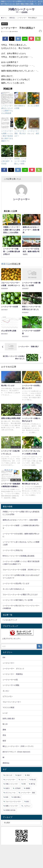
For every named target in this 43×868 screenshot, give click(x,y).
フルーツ (23, 779)
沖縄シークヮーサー (11, 784)
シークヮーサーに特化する (13, 550)
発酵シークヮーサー (11, 806)
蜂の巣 (33, 779)
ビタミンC (8, 775)
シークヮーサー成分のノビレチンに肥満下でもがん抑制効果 (7, 109)
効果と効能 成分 (9, 718)
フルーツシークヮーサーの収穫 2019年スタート (21, 569)
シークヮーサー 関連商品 (13, 674)
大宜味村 (18, 788)
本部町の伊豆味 (10, 810)
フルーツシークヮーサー (12, 702)
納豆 (27, 801)
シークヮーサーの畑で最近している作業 (18, 600)
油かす (19, 775)
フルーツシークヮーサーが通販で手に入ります (20, 594)
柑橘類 (28, 788)
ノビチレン (27, 806)
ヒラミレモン (8, 696)
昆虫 (4, 735)
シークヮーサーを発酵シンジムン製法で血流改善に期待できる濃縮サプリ (7, 136)
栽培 (4, 741)
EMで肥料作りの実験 (19, 107)
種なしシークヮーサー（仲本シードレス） (18, 746)
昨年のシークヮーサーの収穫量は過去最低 (18, 556)
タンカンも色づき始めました (13, 589)
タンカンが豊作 (33, 106)
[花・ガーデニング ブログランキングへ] (21, 633)
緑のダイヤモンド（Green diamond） (17, 752)
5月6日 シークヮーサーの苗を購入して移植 (20, 161)
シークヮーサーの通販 (11, 685)
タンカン (6, 691)
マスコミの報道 (8, 707)
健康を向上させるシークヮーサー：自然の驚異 (20, 520)
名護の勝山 (17, 797)
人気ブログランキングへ (11, 638)
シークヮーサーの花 (10, 679)
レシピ (5, 713)
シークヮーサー (21, 199)
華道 (28, 775)
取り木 (5, 724)
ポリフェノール (10, 792)
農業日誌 (4, 23)
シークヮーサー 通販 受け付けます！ (20, 133)
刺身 (6, 797)
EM (4, 657)
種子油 (33, 784)
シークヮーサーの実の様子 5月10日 (7, 161)
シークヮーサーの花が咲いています (16, 583)
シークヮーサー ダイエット (13, 668)
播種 (4, 729)
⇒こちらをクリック (9, 620)
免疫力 (7, 788)
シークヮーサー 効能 (28, 792)
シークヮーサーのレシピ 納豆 (33, 132)
